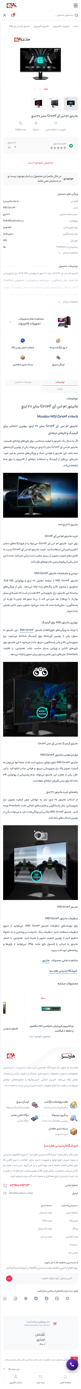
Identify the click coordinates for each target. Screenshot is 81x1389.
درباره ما (74, 1245)
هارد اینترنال (45, 1213)
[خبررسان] (5, 1298)
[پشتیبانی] (72, 1364)
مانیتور (46, 961)
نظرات (60, 389)
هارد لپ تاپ (46, 1237)
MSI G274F (26, 630)
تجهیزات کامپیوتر (61, 27)
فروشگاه (73, 1221)
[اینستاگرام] (46, 1298)
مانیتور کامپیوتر (41, 27)
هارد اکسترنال (45, 1229)
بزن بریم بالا (14, 1369)
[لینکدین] (57, 1298)
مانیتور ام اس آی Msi (19, 27)
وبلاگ (75, 1229)
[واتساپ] (26, 1298)
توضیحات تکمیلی (23, 382)
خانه (76, 27)
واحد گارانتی (72, 1237)
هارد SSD (47, 1221)
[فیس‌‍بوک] (15, 1298)
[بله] (36, 1298)
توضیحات (60, 382)
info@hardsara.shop (21, 1193)
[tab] (60, 383)
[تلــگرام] (67, 1298)
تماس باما (73, 1253)
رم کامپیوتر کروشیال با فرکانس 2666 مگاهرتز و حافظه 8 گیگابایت (52, 1028)
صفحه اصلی (72, 1213)
